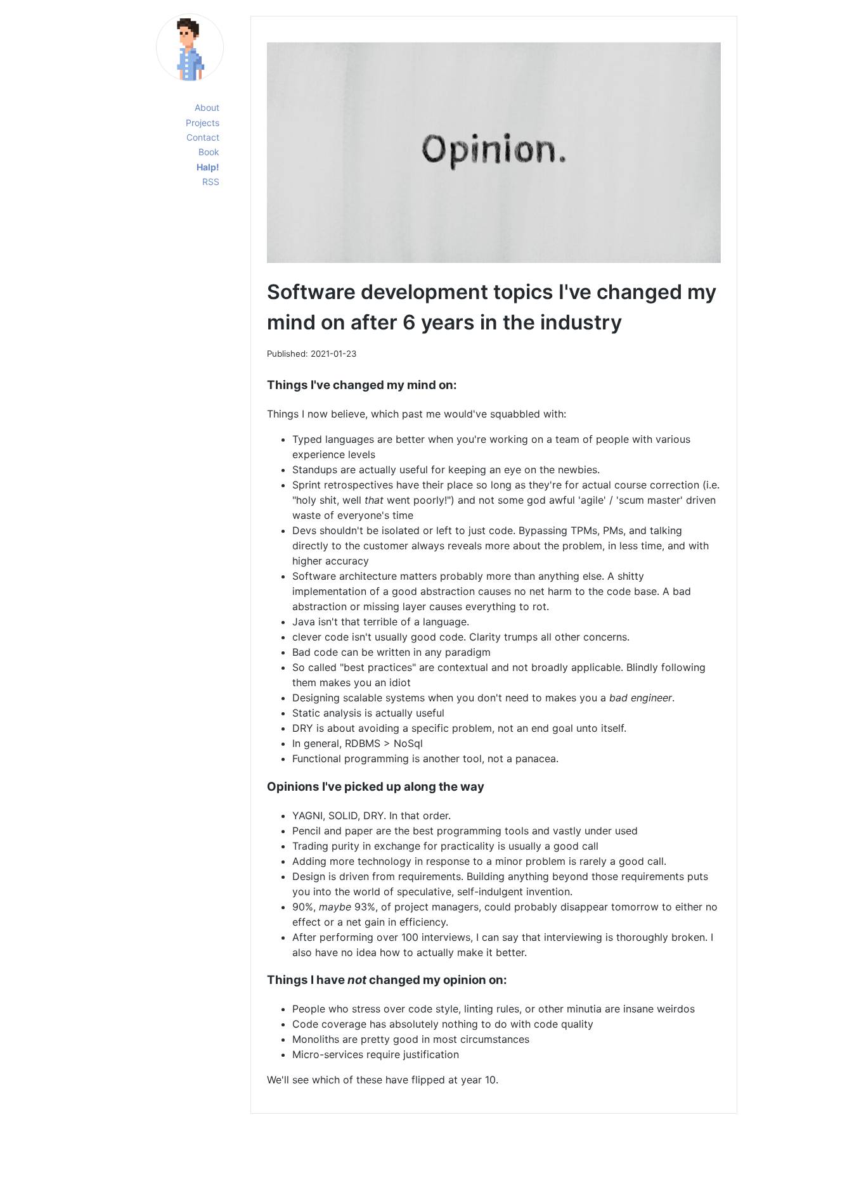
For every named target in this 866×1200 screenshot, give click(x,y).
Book (208, 151)
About (207, 107)
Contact (202, 137)
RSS (210, 181)
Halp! (208, 167)
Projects (202, 122)
